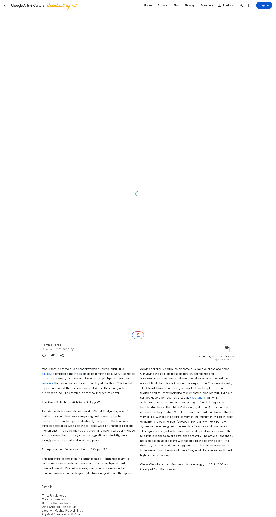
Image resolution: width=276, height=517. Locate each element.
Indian (78, 374)
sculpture (48, 374)
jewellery (48, 383)
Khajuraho (196, 397)
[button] (5, 5)
